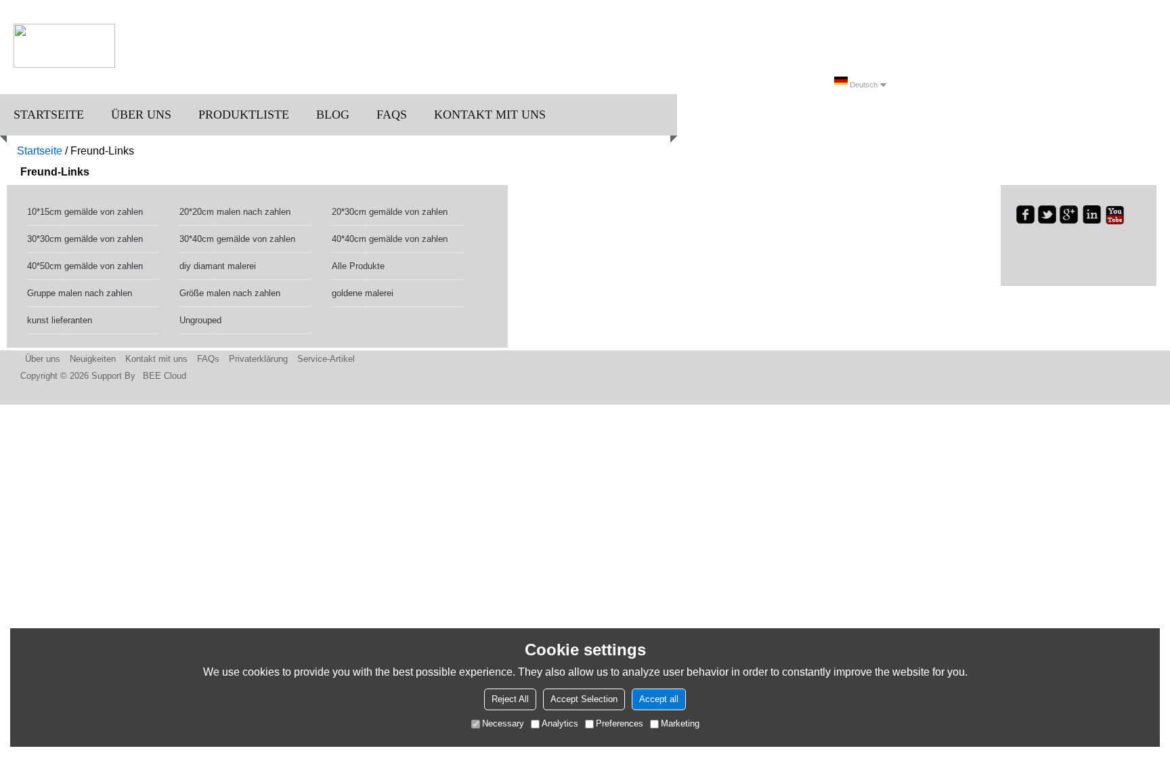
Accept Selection (584, 699)
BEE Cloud (164, 376)
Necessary (503, 723)
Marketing (680, 723)
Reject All (510, 699)
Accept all (658, 699)
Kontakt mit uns (490, 114)
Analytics (560, 723)
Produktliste (243, 114)
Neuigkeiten (93, 359)
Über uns (141, 114)
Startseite (49, 114)
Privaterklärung (258, 359)
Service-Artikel (326, 359)
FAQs (391, 114)
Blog (332, 114)
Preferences (619, 723)
